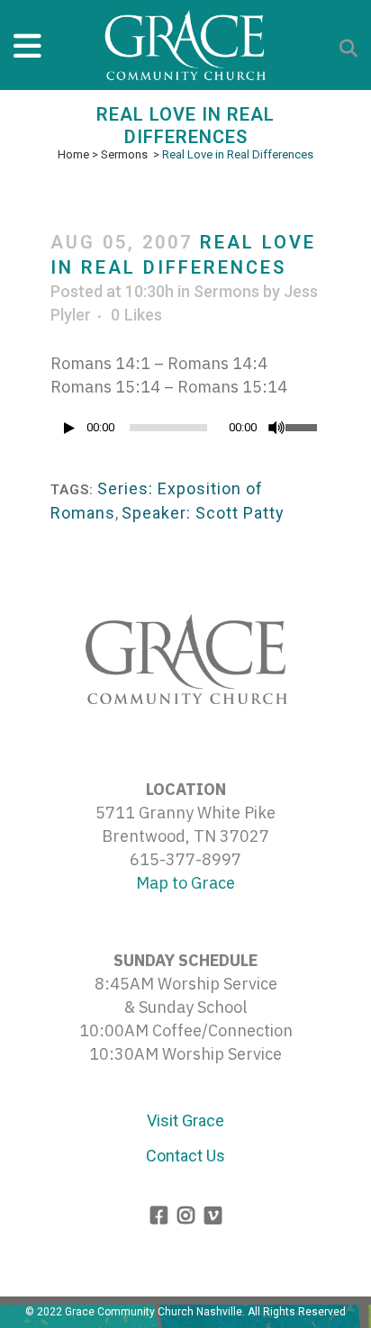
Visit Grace (185, 1120)
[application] (185, 432)
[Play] (69, 428)
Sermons (124, 154)
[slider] (303, 426)
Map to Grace (185, 882)
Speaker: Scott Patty (203, 512)
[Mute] (276, 427)
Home (73, 154)
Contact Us (185, 1155)
